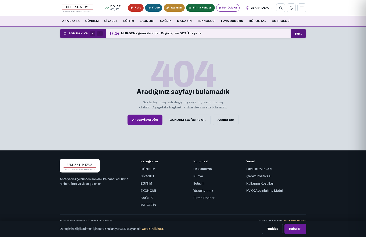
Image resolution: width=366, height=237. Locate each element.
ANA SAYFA (71, 20)
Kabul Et (295, 228)
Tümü (298, 33)
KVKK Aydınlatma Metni (264, 190)
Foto (138, 7)
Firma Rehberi (202, 7)
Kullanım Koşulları (260, 183)
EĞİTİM (128, 20)
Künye (198, 176)
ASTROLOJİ (281, 20)
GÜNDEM (92, 20)
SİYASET (111, 20)
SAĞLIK (166, 20)
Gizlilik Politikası (259, 169)
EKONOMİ (147, 20)
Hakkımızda (202, 169)
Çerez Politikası (258, 176)
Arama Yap (226, 119)
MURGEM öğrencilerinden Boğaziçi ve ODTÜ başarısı (156, 33)
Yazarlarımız (203, 190)
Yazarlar (176, 7)
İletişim (199, 183)
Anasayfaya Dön (145, 119)
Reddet (272, 228)
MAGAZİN (184, 20)
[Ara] (280, 7)
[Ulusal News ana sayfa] (78, 7)
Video (156, 7)
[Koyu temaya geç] (291, 7)
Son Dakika (229, 7)
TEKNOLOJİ (206, 20)
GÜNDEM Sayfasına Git (187, 119)
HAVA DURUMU (232, 20)
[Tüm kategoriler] (301, 7)
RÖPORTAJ (257, 20)
